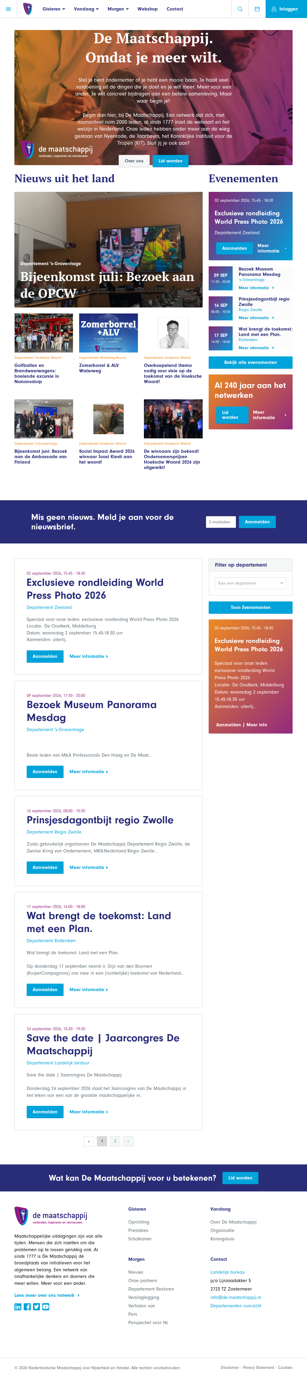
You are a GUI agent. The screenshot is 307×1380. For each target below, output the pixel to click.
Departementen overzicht (235, 1306)
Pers (132, 1314)
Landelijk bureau (227, 1272)
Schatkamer (140, 1239)
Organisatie (222, 1230)
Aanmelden (234, 248)
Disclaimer (230, 1367)
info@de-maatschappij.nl (235, 1297)
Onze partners (142, 1280)
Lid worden (171, 161)
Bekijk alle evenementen (250, 362)
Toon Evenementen (251, 607)
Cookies (285, 1367)
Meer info (256, 725)
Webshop (148, 9)
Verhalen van (141, 1306)
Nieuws (135, 1272)
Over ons (134, 161)
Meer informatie (88, 656)
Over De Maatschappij (233, 1222)
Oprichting (138, 1222)
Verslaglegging (143, 1297)
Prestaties (138, 1230)
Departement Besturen (151, 1289)
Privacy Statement (258, 1367)
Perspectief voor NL (148, 1322)
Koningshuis (222, 1239)
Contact (175, 9)
